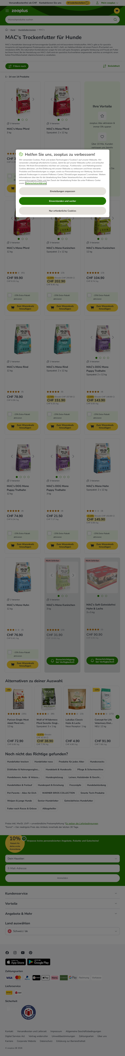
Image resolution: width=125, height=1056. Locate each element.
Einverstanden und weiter (62, 200)
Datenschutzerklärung (36, 183)
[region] (62, 183)
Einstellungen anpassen (62, 191)
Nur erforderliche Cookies (62, 210)
